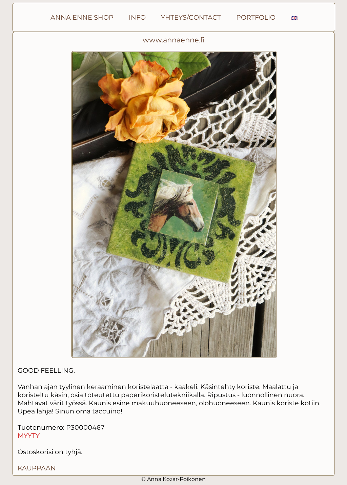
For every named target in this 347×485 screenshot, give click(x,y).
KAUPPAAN (37, 468)
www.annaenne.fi (174, 40)
